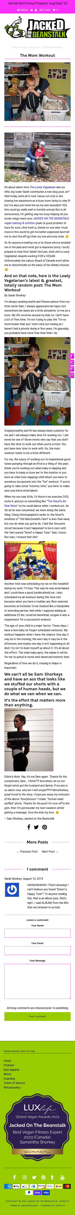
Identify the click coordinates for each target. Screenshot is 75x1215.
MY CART (48, 10)
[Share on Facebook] (28, 828)
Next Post (48, 851)
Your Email (37, 943)
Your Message (37, 960)
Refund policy (12, 1087)
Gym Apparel (11, 1069)
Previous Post (29, 851)
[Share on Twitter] (36, 828)
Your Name (37, 925)
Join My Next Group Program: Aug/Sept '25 (37, 3)
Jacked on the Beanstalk (42, 1201)
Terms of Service (14, 1083)
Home (15, 47)
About (7, 1074)
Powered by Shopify (53, 1206)
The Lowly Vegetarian (43, 187)
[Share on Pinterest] (44, 828)
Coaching (9, 1078)
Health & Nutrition (30, 47)
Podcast (9, 1065)
